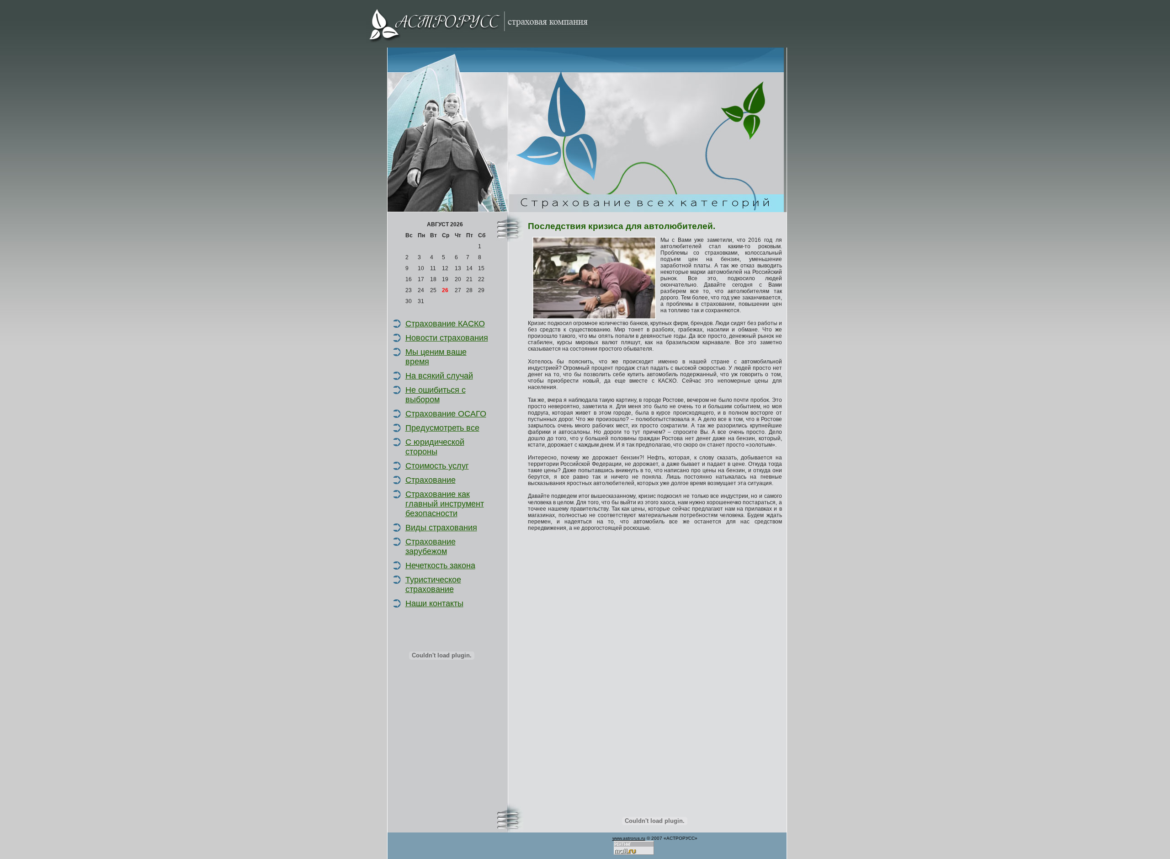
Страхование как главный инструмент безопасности (444, 504)
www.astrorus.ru (628, 838)
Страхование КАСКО (445, 323)
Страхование (430, 480)
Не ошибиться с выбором (435, 394)
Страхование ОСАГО (445, 413)
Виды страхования (441, 527)
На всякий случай (439, 375)
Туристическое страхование (433, 584)
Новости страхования (446, 337)
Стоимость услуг (437, 465)
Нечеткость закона (440, 565)
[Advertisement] (438, 748)
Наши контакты (434, 603)
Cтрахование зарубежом (430, 546)
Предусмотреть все (442, 427)
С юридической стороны (434, 447)
